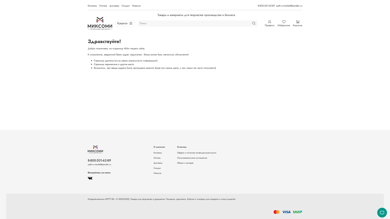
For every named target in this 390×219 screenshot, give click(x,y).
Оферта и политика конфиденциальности (196, 152)
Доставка (114, 5)
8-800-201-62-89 (266, 5)
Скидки (126, 5)
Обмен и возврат (185, 162)
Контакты (92, 5)
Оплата (103, 5)
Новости (136, 5)
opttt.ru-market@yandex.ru (289, 5)
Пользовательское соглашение (192, 157)
